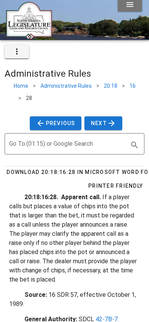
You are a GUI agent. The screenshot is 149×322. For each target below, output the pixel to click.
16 (133, 86)
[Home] (29, 37)
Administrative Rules (66, 86)
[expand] (17, 51)
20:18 (110, 86)
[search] (134, 145)
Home (21, 86)
